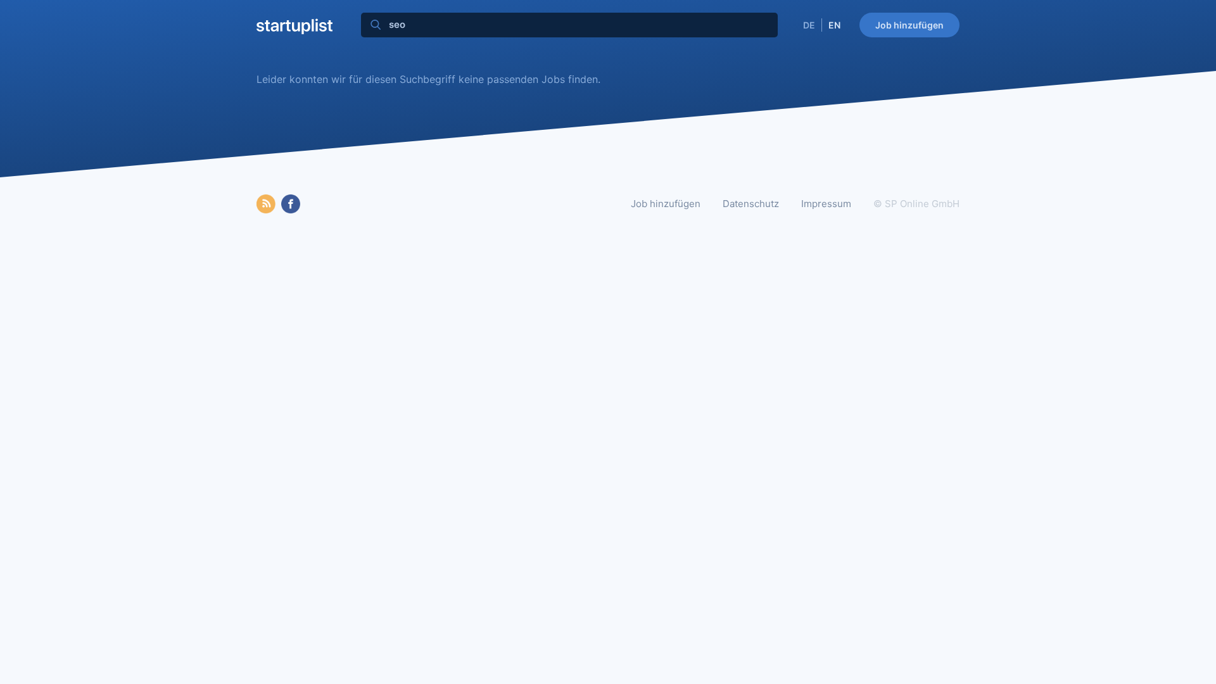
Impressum (826, 204)
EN (834, 25)
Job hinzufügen (909, 25)
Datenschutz (751, 204)
